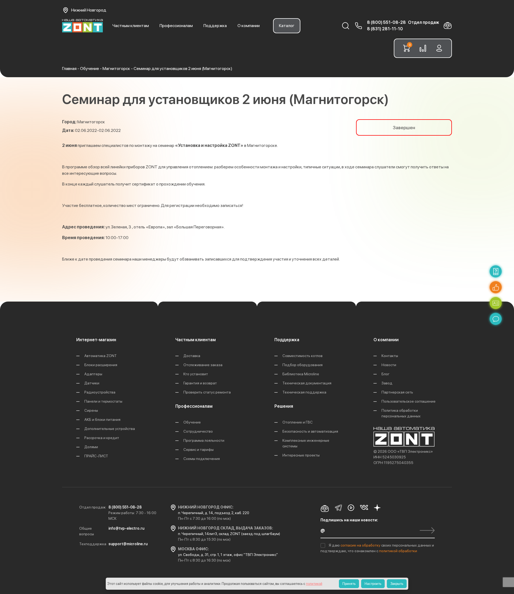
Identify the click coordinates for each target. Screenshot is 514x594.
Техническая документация (306, 383)
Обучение (192, 422)
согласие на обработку (361, 545)
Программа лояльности (203, 440)
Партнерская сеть (397, 392)
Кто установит (195, 374)
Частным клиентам (130, 25)
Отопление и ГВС (297, 422)
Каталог (286, 25)
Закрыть (396, 584)
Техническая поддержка (304, 392)
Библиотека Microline (300, 374)
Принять (349, 584)
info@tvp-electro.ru (126, 528)
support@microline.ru (128, 544)
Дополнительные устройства (109, 428)
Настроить (373, 584)
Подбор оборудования (302, 365)
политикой (314, 584)
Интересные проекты (301, 455)
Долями (91, 447)
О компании (248, 25)
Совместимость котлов (302, 356)
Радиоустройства (99, 392)
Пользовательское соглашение (408, 401)
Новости (388, 365)
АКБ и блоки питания (102, 419)
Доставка (191, 356)
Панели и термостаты (103, 401)
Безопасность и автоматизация (310, 431)
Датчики (91, 383)
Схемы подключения (201, 458)
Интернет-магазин (96, 339)
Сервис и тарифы (198, 449)
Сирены (91, 410)
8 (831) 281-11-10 (385, 28)
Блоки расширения (100, 365)
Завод (386, 383)
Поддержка (215, 25)
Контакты (389, 356)
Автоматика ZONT (100, 356)
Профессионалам (176, 25)
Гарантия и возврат (200, 383)
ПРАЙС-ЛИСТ (96, 456)
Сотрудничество (198, 431)
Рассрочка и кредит (101, 438)
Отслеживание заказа (202, 365)
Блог (385, 374)
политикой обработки (398, 551)
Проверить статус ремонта (207, 392)
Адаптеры (93, 374)
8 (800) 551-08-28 (386, 22)
